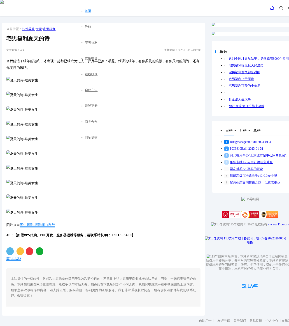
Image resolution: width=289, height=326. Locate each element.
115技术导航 (233, 238)
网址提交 (91, 137)
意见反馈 (255, 320)
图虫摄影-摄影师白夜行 (37, 225)
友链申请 (91, 58)
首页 (88, 11)
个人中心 (272, 320)
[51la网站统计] (250, 286)
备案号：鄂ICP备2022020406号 (265, 238)
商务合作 (91, 121)
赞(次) (13, 258)
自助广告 (91, 90)
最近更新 (91, 106)
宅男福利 (91, 42)
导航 (88, 26)
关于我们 (239, 320)
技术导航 (28, 29)
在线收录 (91, 74)
